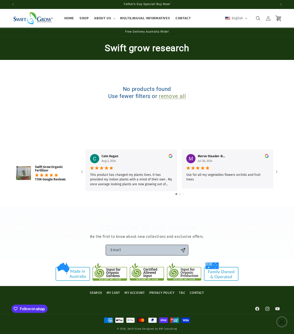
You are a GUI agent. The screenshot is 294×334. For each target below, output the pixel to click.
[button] (104, 18)
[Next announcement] (281, 4)
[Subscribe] (183, 250)
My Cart (113, 293)
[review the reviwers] (170, 157)
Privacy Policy (161, 293)
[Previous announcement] (13, 4)
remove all (172, 96)
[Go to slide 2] (180, 194)
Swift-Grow (134, 328)
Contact (197, 293)
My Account (134, 293)
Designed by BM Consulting (159, 328)
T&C (182, 293)
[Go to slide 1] (176, 194)
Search (96, 293)
